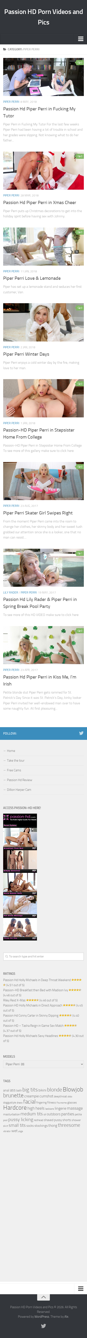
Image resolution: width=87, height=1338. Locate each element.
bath (19, 1090)
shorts (67, 1120)
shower (76, 1120)
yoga (20, 1131)
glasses (72, 1102)
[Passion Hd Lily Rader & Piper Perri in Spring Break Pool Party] (43, 568)
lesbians (49, 1108)
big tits (30, 1089)
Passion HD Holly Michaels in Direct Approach (32, 1005)
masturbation (11, 1114)
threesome (69, 1125)
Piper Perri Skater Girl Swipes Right (38, 513)
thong (52, 1125)
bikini (42, 1090)
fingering (41, 1102)
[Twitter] (81, 733)
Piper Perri (11, 102)
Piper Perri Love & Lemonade (32, 278)
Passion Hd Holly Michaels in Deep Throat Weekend (37, 980)
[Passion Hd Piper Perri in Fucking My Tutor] (43, 77)
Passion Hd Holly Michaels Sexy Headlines (30, 1036)
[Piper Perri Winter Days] (43, 322)
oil (45, 1114)
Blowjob (73, 1089)
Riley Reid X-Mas (14, 1000)
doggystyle (9, 1102)
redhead (38, 1120)
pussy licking (20, 1119)
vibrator (7, 1131)
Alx (66, 1317)
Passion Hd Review (19, 780)
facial (29, 1101)
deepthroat (60, 1096)
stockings (41, 1126)
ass (13, 1090)
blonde (54, 1090)
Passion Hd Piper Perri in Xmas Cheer (39, 202)
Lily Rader (10, 592)
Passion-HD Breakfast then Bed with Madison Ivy (35, 990)
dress (20, 1102)
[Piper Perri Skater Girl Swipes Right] (43, 481)
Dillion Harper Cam (19, 790)
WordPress (41, 1317)
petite (78, 1114)
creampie (31, 1096)
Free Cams (14, 770)
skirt (5, 1125)
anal (6, 1090)
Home (11, 751)
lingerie (60, 1108)
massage (75, 1108)
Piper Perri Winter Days (26, 354)
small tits (17, 1125)
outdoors (54, 1114)
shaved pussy (53, 1120)
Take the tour (15, 760)
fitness (51, 1102)
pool (5, 1120)
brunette (13, 1095)
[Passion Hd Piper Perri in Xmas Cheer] (43, 171)
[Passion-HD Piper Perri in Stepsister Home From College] (43, 398)
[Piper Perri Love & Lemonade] (43, 247)
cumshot (46, 1096)
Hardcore (15, 1107)
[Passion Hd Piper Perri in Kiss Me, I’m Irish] (43, 645)
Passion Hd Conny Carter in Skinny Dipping (30, 1015)
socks (30, 1126)
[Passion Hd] (20, 939)
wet (14, 1131)
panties (67, 1114)
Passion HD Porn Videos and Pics (43, 17)
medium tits (31, 1113)
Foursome (62, 1102)
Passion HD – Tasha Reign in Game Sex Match (33, 1026)
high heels (36, 1108)
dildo (70, 1096)
